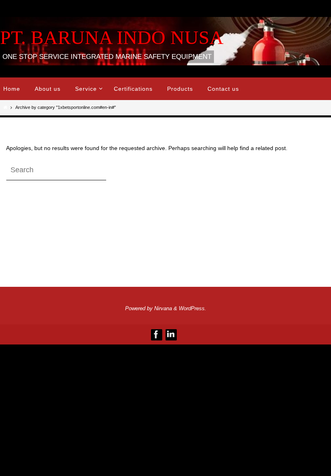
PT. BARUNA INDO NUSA (112, 37)
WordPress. (192, 308)
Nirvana (163, 308)
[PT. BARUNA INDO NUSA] (156, 334)
